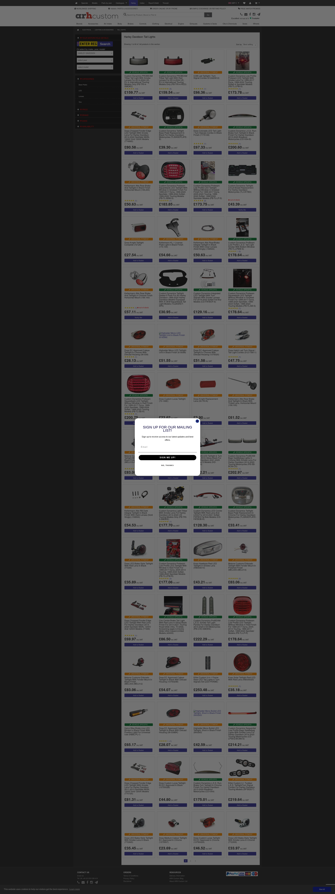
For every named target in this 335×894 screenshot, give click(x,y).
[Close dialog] (197, 421)
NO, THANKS (167, 465)
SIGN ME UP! (167, 457)
